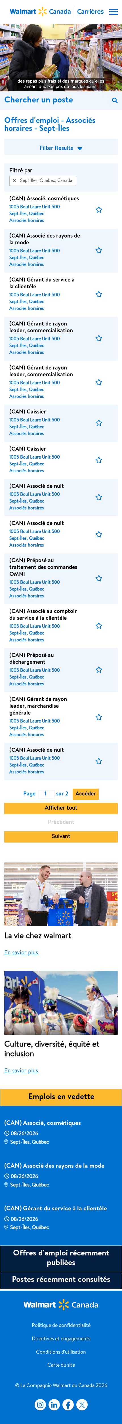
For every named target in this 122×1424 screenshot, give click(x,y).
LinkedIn (54, 1404)
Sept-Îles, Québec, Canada (46, 181)
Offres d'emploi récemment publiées (61, 1258)
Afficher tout (61, 808)
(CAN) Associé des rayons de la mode (54, 1166)
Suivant (61, 837)
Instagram (40, 1404)
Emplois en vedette (61, 1097)
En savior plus (21, 953)
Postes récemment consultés (61, 1280)
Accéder (85, 794)
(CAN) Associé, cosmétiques (42, 1124)
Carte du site (61, 1365)
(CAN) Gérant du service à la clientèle (55, 1209)
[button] (99, 210)
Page (29, 794)
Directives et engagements (61, 1339)
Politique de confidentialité (61, 1325)
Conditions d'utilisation (61, 1352)
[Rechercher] (115, 101)
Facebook (66, 1404)
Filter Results (56, 149)
